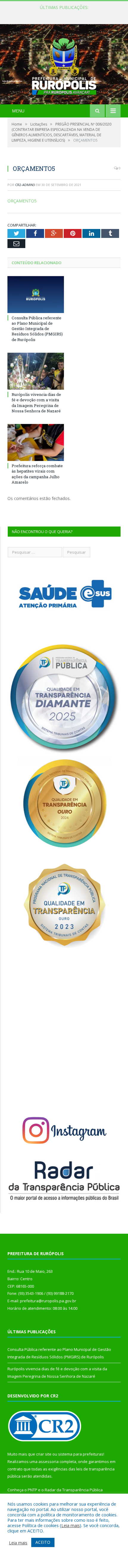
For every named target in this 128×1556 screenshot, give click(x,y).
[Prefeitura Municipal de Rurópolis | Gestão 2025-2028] (64, 64)
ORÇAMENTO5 (22, 201)
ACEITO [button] (42, 1542)
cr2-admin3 (25, 184)
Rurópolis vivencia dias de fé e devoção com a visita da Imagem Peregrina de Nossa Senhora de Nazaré (36, 403)
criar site (43, 1454)
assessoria (48, 1461)
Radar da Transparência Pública (74, 1489)
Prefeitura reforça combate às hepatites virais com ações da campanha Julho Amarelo (37, 474)
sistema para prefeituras (80, 1454)
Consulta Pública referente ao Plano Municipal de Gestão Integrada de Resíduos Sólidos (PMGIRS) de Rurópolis (65, 13)
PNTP (32, 1489)
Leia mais (70, 1525)
